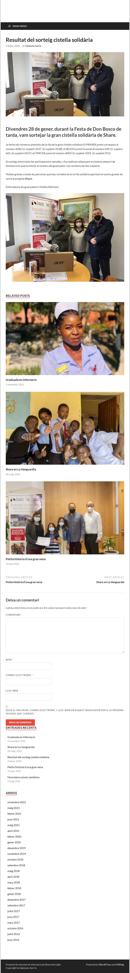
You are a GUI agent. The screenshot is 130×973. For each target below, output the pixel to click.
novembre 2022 (16, 802)
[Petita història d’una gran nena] (65, 518)
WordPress (105, 964)
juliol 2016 (13, 934)
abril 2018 (13, 876)
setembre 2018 (16, 865)
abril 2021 (13, 830)
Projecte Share (30, 8)
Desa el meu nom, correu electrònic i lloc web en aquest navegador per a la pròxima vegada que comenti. (65, 712)
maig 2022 (13, 807)
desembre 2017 (16, 899)
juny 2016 (13, 939)
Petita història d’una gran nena (26, 559)
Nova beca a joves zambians (23, 777)
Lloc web (12, 690)
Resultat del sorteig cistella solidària (28, 757)
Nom (9, 659)
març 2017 (13, 922)
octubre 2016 (15, 928)
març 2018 (13, 882)
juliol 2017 (13, 911)
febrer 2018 (14, 888)
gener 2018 (14, 893)
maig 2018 (13, 870)
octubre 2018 (15, 859)
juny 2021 (13, 819)
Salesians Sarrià (33, 46)
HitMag (120, 964)
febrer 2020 (14, 836)
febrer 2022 (14, 813)
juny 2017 (13, 916)
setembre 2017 (16, 905)
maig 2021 (13, 825)
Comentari (14, 614)
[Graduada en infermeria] (65, 339)
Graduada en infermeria (21, 380)
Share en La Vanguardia (21, 469)
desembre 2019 (16, 848)
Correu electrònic (19, 675)
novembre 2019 (16, 853)
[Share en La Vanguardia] (65, 429)
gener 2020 (14, 842)
